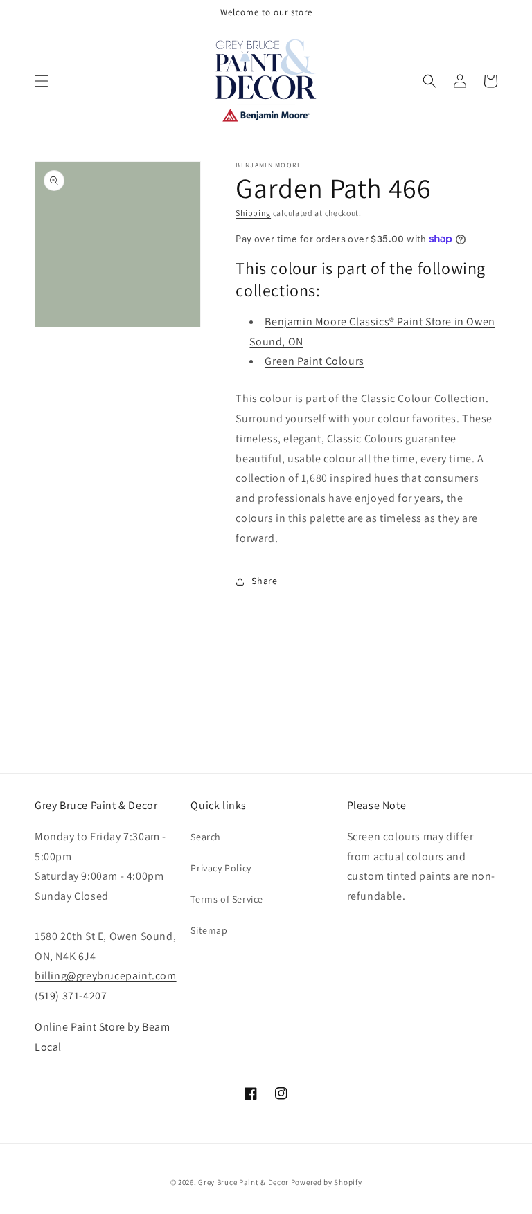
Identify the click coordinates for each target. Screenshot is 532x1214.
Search (205, 837)
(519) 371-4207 (71, 995)
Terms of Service (226, 899)
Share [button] (264, 580)
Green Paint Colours (314, 361)
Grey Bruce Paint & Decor (243, 1182)
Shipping (253, 213)
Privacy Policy (220, 868)
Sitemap (208, 930)
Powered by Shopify (326, 1182)
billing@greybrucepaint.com (106, 975)
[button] (41, 81)
